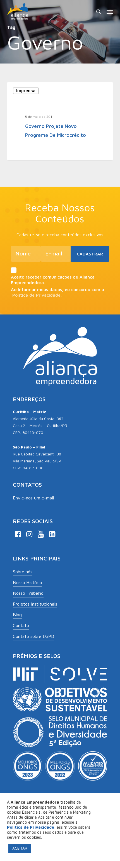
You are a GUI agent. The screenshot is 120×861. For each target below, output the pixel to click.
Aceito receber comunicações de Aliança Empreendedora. (53, 279)
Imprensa (25, 90)
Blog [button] (17, 614)
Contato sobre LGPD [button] (33, 636)
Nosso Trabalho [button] (28, 593)
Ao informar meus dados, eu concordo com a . (57, 292)
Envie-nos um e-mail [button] (33, 497)
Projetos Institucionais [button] (35, 603)
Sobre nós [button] (22, 571)
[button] (110, 11)
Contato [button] (21, 625)
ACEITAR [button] (19, 848)
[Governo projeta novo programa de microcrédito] (60, 121)
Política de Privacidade (36, 294)
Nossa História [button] (27, 582)
